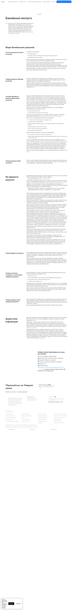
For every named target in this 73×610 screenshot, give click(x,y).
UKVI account (63, 182)
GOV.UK (33, 87)
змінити (37, 319)
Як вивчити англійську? (27, 415)
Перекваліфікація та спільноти (60, 415)
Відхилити (19, 603)
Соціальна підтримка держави (34, 1)
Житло (53, 1)
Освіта (23, 417)
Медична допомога (26, 413)
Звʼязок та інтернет (42, 413)
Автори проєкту (30, 396)
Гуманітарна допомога (42, 415)
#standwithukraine (52, 398)
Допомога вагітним (42, 419)
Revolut (44, 178)
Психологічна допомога (43, 417)
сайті (35, 320)
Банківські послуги (26, 421)
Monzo (40, 178)
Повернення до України (59, 422)
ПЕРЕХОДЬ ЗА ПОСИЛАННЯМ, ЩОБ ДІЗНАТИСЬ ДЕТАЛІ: (51, 367)
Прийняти (11, 603)
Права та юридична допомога (60, 413)
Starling (48, 178)
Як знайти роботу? (46, 1)
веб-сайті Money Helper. (32, 327)
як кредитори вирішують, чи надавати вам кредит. (51, 116)
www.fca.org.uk (42, 337)
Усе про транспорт (26, 419)
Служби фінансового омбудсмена (54, 232)
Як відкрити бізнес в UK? (59, 417)
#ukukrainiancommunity (53, 400)
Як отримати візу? (22, 1)
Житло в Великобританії (11, 417)
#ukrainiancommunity (60, 398)
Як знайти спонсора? (12, 1)
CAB (61, 243)
